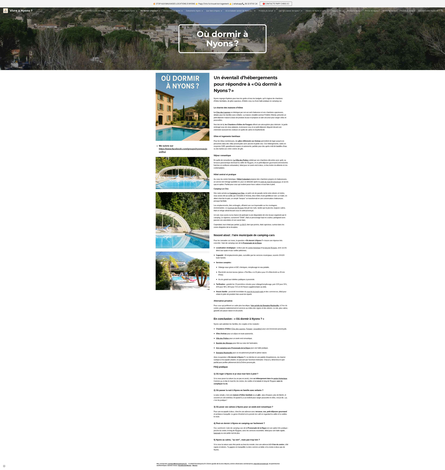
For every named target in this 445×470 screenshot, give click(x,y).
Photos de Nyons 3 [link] (390, 11)
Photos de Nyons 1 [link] (354, 11)
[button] (442, 10)
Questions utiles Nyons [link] (427, 11)
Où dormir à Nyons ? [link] (149, 11)
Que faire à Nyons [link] (213, 11)
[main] (222, 38)
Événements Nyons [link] (193, 11)
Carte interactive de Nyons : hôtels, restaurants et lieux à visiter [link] (99, 11)
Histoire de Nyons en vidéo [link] (316, 11)
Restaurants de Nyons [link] (171, 11)
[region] (222, 3)
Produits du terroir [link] (266, 11)
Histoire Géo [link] (337, 11)
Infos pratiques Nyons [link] (126, 11)
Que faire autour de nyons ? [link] (289, 11)
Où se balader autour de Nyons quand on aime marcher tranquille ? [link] (239, 11)
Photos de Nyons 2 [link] (372, 11)
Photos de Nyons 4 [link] (407, 11)
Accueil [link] (79, 11)
